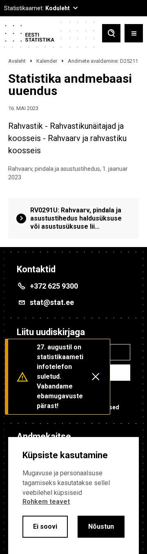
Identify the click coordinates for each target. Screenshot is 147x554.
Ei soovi (45, 526)
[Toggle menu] (133, 34)
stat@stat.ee (52, 302)
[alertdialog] (73, 495)
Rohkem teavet (46, 501)
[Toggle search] (111, 34)
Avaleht (17, 61)
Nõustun (101, 526)
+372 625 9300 (54, 286)
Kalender (46, 61)
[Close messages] (95, 377)
